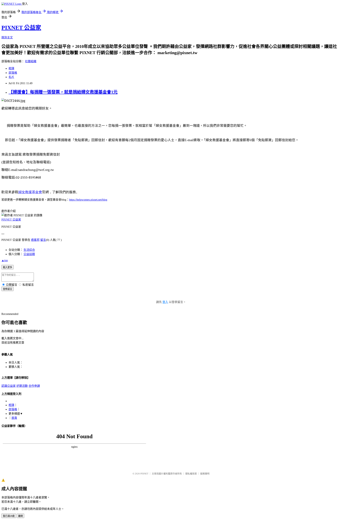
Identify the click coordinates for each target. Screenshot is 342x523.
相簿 (11, 68)
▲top (4, 260)
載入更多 (7, 267)
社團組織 (30, 61)
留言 (43, 239)
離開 (20, 516)
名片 (11, 77)
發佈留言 (7, 289)
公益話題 (29, 254)
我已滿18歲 (9, 516)
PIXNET (144, 473)
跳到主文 (7, 37)
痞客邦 (35, 239)
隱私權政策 (191, 473)
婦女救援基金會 (30, 192)
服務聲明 (204, 473)
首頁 (14, 417)
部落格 (13, 72)
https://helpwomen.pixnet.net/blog (88, 199)
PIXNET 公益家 (21, 27)
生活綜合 (29, 249)
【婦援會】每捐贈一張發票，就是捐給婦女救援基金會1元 (63, 92)
